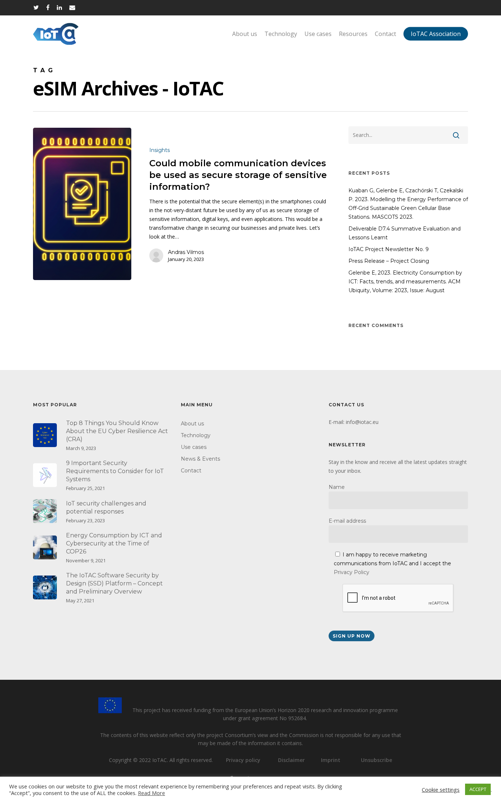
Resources (353, 34)
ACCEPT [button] (477, 789)
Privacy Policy (351, 572)
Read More (151, 793)
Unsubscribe (376, 759)
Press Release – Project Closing (388, 261)
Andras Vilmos (186, 252)
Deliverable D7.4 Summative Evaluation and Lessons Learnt (404, 233)
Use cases (318, 34)
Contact (385, 34)
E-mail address (347, 521)
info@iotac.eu (362, 421)
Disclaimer (291, 759)
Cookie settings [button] (441, 789)
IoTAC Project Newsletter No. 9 (388, 249)
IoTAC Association (436, 34)
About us (244, 34)
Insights (159, 150)
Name (337, 487)
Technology (280, 34)
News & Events (200, 459)
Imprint (330, 759)
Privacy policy (243, 759)
